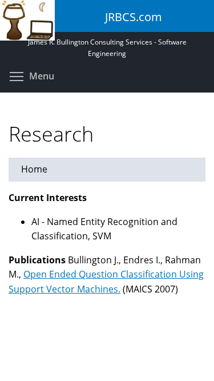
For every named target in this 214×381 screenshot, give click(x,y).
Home (34, 169)
